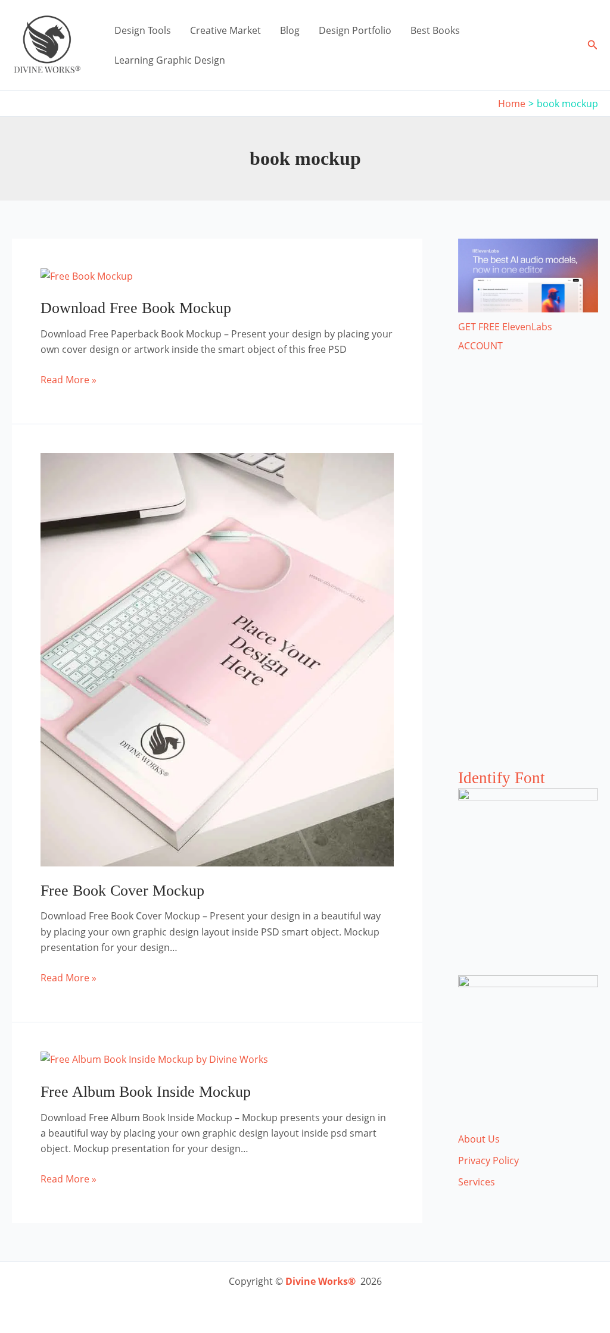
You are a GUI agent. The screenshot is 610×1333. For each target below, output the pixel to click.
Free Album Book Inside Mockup (146, 1091)
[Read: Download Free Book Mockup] (87, 274)
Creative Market (225, 30)
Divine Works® (320, 1281)
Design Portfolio (355, 30)
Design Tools (142, 30)
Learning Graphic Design (169, 60)
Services (476, 1181)
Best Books (435, 30)
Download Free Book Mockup (136, 308)
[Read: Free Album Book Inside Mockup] (154, 1058)
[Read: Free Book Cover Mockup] (217, 658)
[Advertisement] (528, 572)
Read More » (69, 380)
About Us (479, 1139)
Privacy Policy (488, 1160)
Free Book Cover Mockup (122, 890)
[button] (592, 45)
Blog (290, 30)
